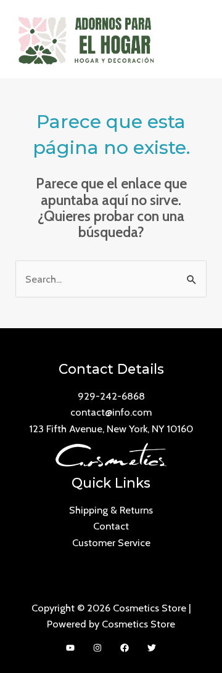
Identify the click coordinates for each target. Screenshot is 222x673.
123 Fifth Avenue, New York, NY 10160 (111, 428)
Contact (111, 526)
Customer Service (111, 542)
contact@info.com (111, 412)
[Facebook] (124, 647)
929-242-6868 (111, 396)
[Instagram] (97, 647)
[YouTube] (70, 647)
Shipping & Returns (111, 510)
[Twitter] (151, 647)
